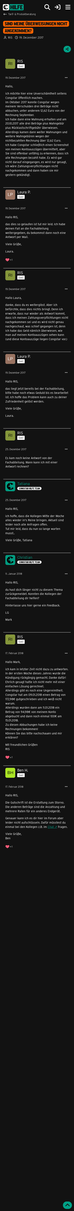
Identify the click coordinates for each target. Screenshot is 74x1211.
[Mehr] (66, 78)
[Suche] (47, 7)
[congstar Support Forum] (13, 7)
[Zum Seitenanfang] (67, 1205)
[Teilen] (67, 49)
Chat (51, 827)
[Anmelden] (57, 7)
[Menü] (68, 7)
